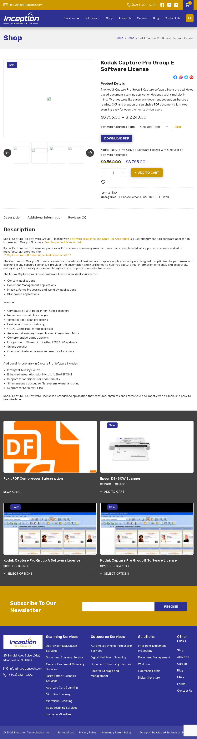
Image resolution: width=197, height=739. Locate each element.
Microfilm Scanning (58, 694)
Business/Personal (130, 197)
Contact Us (172, 18)
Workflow (144, 664)
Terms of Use (66, 732)
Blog (156, 18)
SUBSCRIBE (171, 606)
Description (12, 217)
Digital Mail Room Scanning (108, 657)
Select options (19, 574)
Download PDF (116, 138)
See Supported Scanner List (62, 242)
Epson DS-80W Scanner (120, 478)
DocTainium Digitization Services (61, 648)
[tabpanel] (48, 98)
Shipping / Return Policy (116, 732)
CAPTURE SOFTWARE (156, 197)
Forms (181, 684)
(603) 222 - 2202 (143, 5)
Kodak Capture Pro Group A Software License (41, 560)
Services (70, 18)
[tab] (12, 217)
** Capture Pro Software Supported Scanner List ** (37, 255)
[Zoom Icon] (49, 99)
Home (119, 38)
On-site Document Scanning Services (65, 666)
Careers (142, 18)
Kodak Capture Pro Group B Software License (138, 560)
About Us (125, 18)
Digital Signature (149, 677)
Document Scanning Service (64, 657)
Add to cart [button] (114, 492)
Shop (109, 18)
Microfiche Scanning (59, 701)
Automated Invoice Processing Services (111, 648)
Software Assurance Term (118, 127)
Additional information (45, 217)
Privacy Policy (88, 732)
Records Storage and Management (105, 673)
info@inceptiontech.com (26, 5)
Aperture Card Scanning (62, 687)
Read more (11, 492)
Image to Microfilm (58, 714)
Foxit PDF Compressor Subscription (33, 478)
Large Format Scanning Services (61, 678)
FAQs (180, 677)
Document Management (154, 657)
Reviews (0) (77, 217)
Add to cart (148, 173)
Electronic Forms (149, 671)
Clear (177, 127)
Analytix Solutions (182, 732)
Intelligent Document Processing (152, 648)
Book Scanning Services (61, 707)
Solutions (91, 18)
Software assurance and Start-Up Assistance (99, 239)
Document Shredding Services (111, 664)
